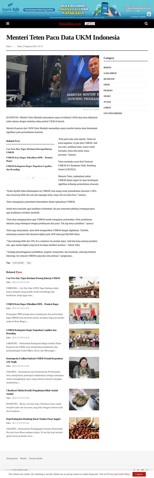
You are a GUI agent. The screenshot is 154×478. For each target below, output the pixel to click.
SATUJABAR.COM (19, 470)
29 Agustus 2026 (21, 282)
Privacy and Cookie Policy (118, 474)
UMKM (107, 108)
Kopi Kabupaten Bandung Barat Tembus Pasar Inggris (33, 419)
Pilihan (108, 90)
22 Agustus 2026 (21, 423)
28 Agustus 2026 (21, 338)
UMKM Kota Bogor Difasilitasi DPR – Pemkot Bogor (32, 304)
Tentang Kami (12, 458)
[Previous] (27, 178)
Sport (107, 96)
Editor (8, 46)
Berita (107, 67)
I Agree (139, 474)
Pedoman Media (35, 458)
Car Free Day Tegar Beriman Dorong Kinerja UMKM (33, 278)
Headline (109, 79)
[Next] (33, 178)
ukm (29, 263)
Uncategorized (113, 113)
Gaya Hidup (110, 73)
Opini (107, 85)
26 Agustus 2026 (21, 366)
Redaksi (23, 458)
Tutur (107, 102)
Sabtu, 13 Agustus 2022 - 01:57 (30, 46)
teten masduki (18, 263)
